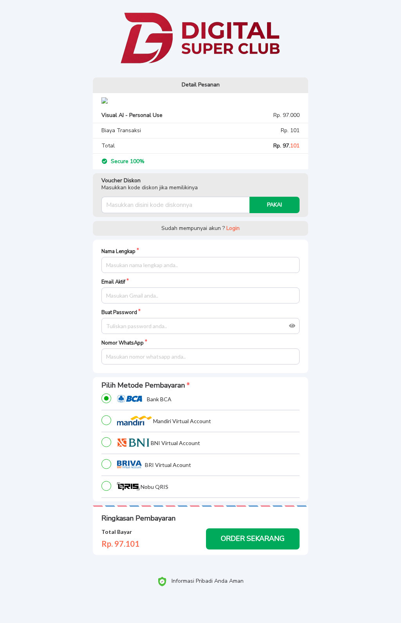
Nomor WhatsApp (122, 343)
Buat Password (119, 312)
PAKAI (274, 204)
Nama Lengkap (118, 251)
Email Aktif (113, 282)
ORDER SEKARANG (253, 538)
